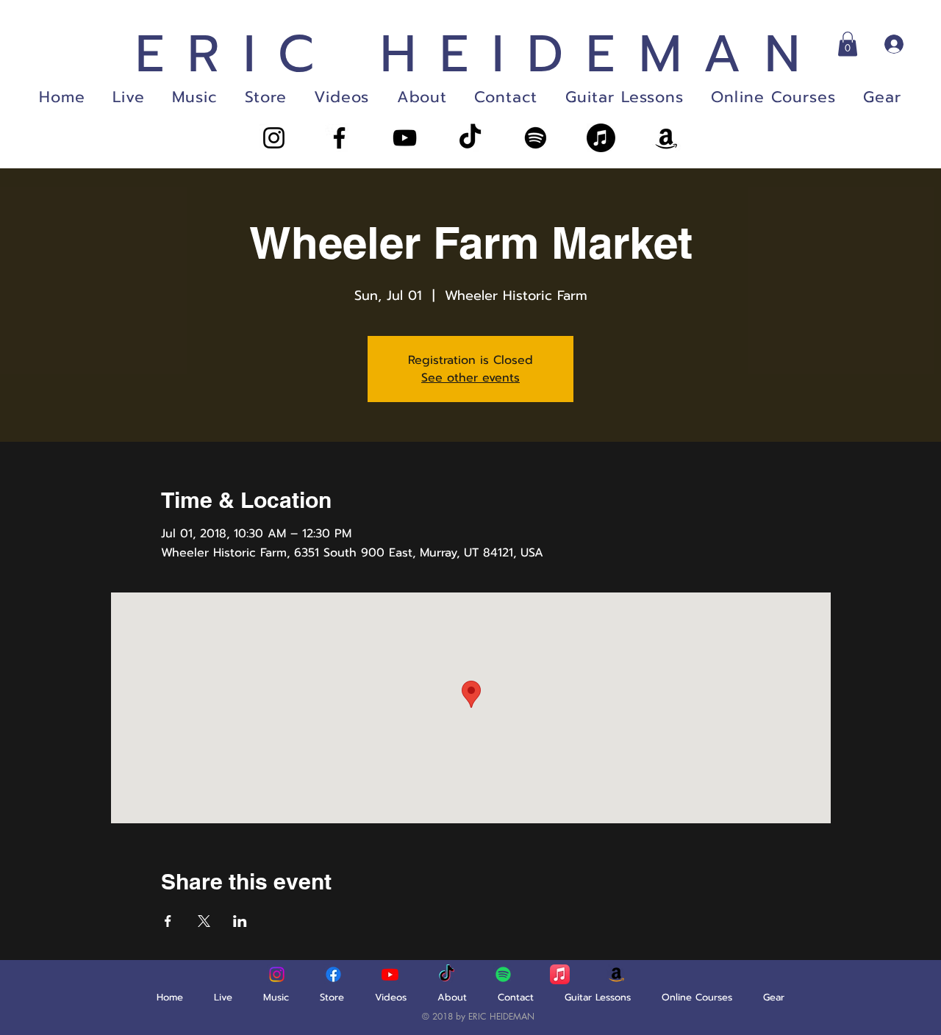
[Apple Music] (601, 137)
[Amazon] (666, 137)
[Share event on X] (204, 921)
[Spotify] (535, 137)
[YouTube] (404, 137)
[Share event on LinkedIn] (240, 921)
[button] (847, 44)
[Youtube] (390, 974)
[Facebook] (339, 137)
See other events (470, 378)
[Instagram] (274, 137)
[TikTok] (470, 137)
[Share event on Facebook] (168, 921)
